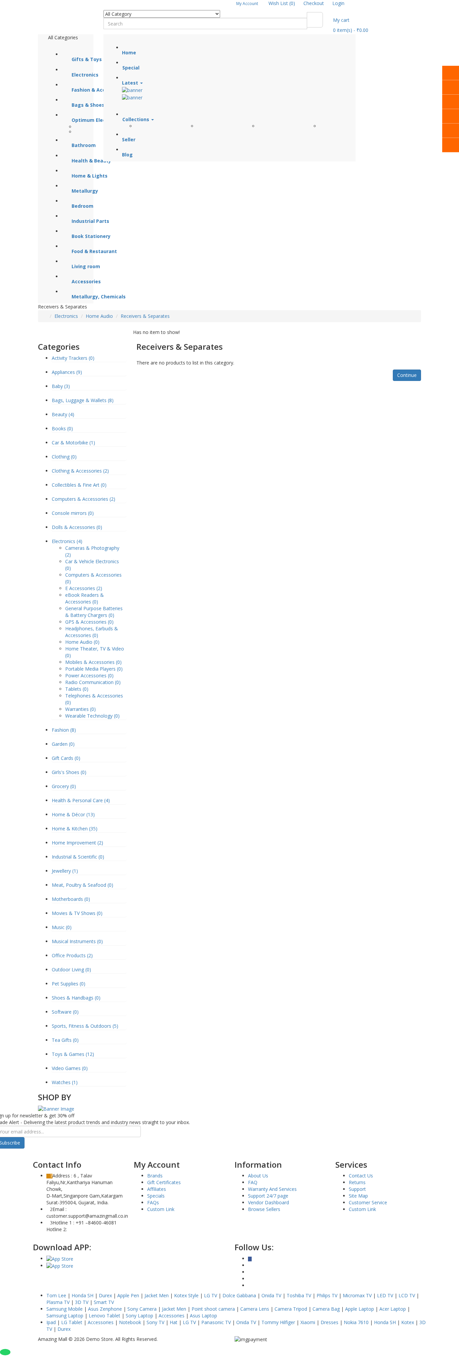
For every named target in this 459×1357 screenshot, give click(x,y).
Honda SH (82, 1295)
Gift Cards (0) (66, 758)
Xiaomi (307, 1322)
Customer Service (368, 1202)
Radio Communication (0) (93, 682)
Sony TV (155, 1322)
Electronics (66, 316)
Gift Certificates (164, 1182)
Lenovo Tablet (104, 1315)
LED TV (385, 1295)
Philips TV (327, 1295)
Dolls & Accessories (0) (77, 527)
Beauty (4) (63, 414)
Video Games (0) (70, 1068)
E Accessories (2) (83, 588)
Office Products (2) (72, 955)
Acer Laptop (392, 1309)
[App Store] (59, 1258)
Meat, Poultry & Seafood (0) (82, 885)
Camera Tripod (291, 1309)
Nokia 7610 (356, 1322)
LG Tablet (71, 1322)
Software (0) (65, 1012)
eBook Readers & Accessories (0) (84, 598)
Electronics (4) (67, 541)
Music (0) (62, 927)
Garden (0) (63, 744)
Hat (173, 1322)
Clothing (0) (64, 456)
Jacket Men (156, 1295)
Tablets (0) (76, 689)
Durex (105, 1295)
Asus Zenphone (105, 1309)
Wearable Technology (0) (92, 716)
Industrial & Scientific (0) (78, 857)
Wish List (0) (281, 3)
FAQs (153, 1202)
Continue (407, 375)
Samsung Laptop (64, 1315)
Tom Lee (56, 1295)
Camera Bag (326, 1309)
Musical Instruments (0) (77, 941)
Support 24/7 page (268, 1196)
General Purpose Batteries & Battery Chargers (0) (94, 611)
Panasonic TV (216, 1322)
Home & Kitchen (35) (74, 828)
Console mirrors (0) (73, 513)
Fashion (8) (64, 730)
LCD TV (407, 1295)
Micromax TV (357, 1295)
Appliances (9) (67, 372)
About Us (258, 1175)
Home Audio (99, 316)
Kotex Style (186, 1295)
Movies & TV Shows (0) (77, 913)
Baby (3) (61, 386)
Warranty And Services (272, 1189)
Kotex (407, 1322)
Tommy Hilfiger (278, 1322)
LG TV (210, 1295)
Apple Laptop (359, 1309)
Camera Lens (254, 1309)
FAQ (252, 1182)
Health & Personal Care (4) (81, 800)
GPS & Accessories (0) (89, 622)
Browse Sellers (264, 1209)
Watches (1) (65, 1082)
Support (357, 1189)
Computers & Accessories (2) (83, 499)
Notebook (130, 1322)
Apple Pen (128, 1295)
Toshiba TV (299, 1295)
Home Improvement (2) (77, 842)
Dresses (329, 1322)
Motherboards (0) (71, 899)
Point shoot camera (213, 1309)
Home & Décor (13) (73, 814)
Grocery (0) (64, 786)
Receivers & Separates (145, 316)
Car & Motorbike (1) (73, 442)
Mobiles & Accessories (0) (93, 662)
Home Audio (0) (82, 642)
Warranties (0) (80, 709)
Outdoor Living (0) (71, 969)
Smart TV (104, 1302)
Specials (156, 1196)
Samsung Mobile (64, 1309)
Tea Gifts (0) (65, 1040)
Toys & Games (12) (73, 1054)
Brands (155, 1175)
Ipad (51, 1322)
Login (338, 3)
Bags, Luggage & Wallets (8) (83, 400)
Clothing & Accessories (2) (80, 471)
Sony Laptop (139, 1315)
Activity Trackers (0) (73, 358)
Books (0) (62, 428)
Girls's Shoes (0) (69, 772)
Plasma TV (58, 1302)
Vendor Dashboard (268, 1202)
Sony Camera (142, 1309)
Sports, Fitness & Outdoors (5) (85, 1026)
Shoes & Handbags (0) (76, 998)
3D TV (81, 1302)
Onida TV (271, 1295)
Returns (357, 1182)
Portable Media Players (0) (94, 669)
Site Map (358, 1196)
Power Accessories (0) (89, 675)
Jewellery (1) (65, 871)
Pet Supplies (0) (68, 983)
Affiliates (156, 1189)
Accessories (171, 1315)
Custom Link (160, 1209)
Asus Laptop (203, 1315)
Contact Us (361, 1175)
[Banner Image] (56, 1108)
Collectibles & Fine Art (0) (79, 485)
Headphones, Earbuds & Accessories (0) (91, 631)
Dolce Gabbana (239, 1295)
